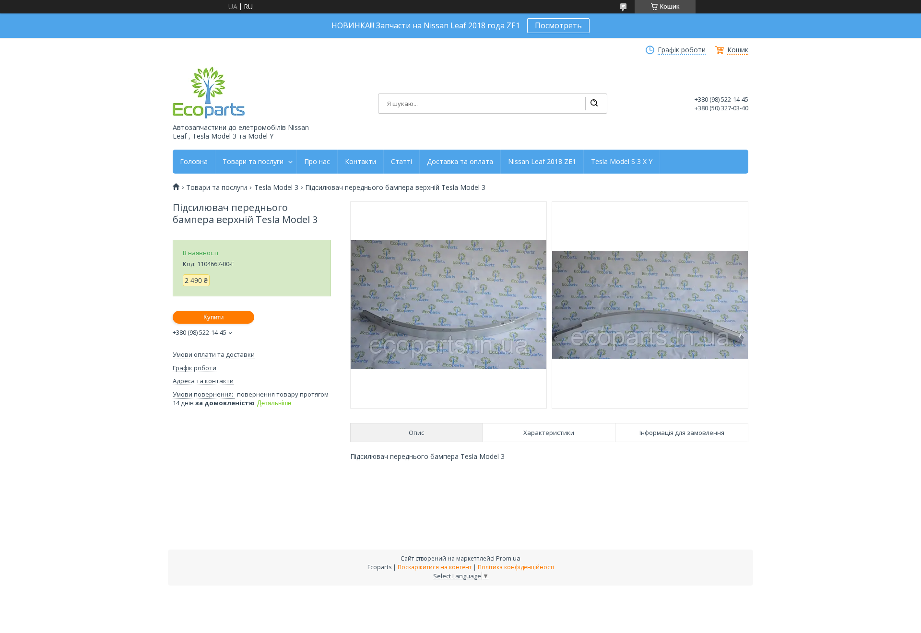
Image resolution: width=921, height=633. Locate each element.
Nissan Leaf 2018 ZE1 (542, 161)
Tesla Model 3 (276, 187)
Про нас (317, 161)
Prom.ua (508, 558)
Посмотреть (558, 25)
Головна (194, 161)
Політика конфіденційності (516, 567)
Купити (213, 317)
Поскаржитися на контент (435, 567)
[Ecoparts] (209, 92)
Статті (401, 161)
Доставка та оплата (460, 161)
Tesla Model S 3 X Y (621, 161)
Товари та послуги (253, 161)
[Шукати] (593, 103)
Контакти (360, 161)
